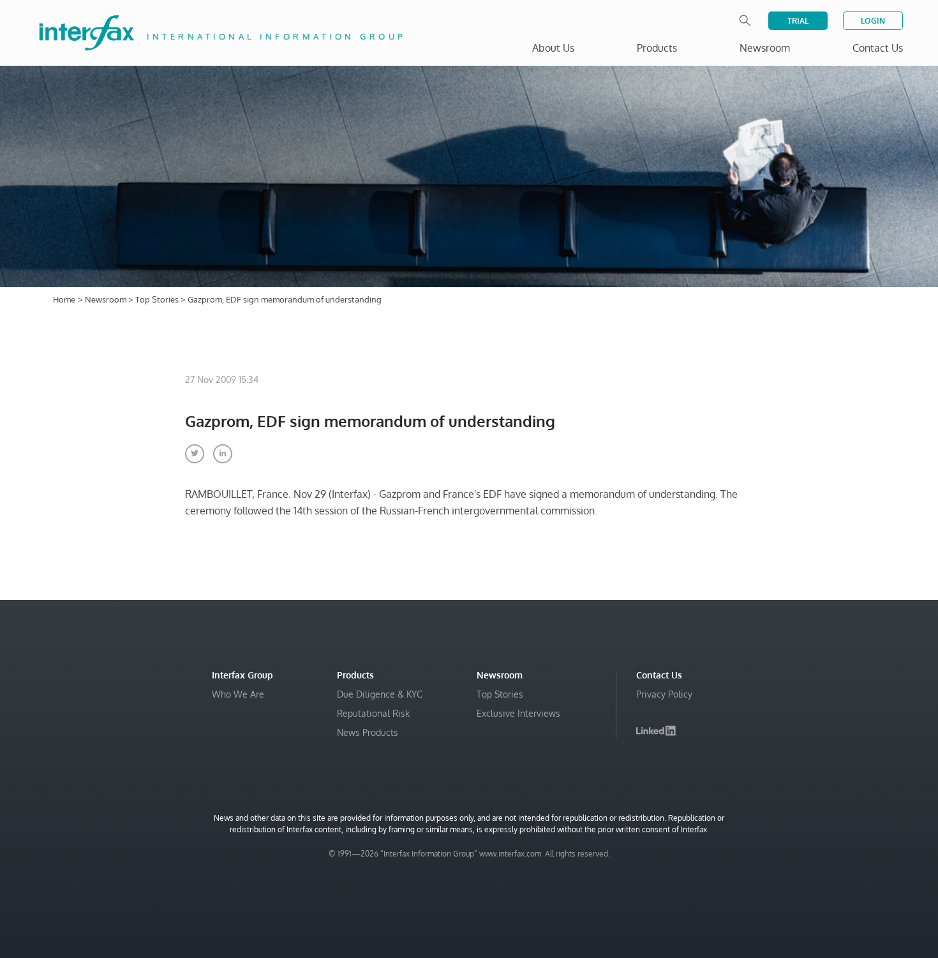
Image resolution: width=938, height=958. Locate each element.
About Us (553, 47)
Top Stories (158, 299)
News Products (367, 732)
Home (64, 299)
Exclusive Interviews (518, 713)
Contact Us (877, 47)
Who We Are (238, 694)
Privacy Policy (664, 694)
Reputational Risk (373, 713)
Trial (797, 21)
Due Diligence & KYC (379, 694)
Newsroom (106, 299)
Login (873, 21)
